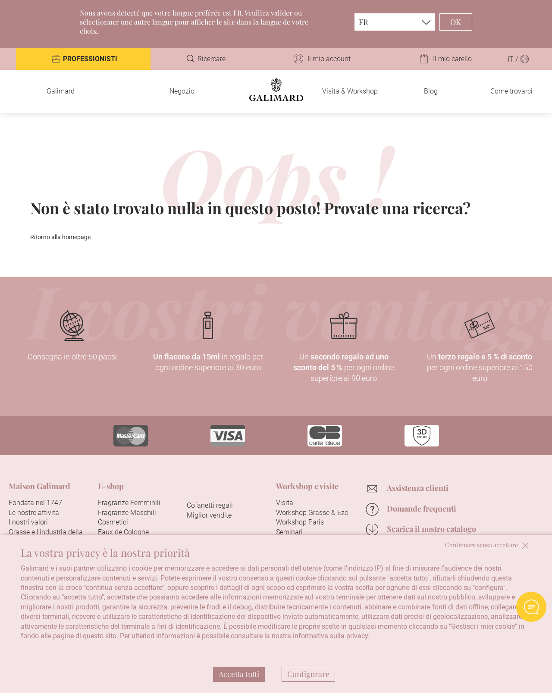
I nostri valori (28, 522)
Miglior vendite (209, 515)
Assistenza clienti (417, 488)
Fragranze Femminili (129, 503)
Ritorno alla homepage (60, 237)
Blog (431, 91)
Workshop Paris (300, 522)
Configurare (308, 674)
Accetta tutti (239, 674)
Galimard (61, 91)
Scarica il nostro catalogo (431, 529)
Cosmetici (113, 522)
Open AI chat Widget (531, 607)
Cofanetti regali (210, 505)
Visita (284, 503)
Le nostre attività (34, 513)
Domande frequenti (421, 508)
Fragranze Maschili (127, 513)
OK (455, 22)
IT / (514, 59)
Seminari (289, 532)
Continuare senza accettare (481, 545)
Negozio (181, 91)
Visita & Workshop (350, 91)
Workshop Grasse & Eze (312, 513)
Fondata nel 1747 (35, 503)
